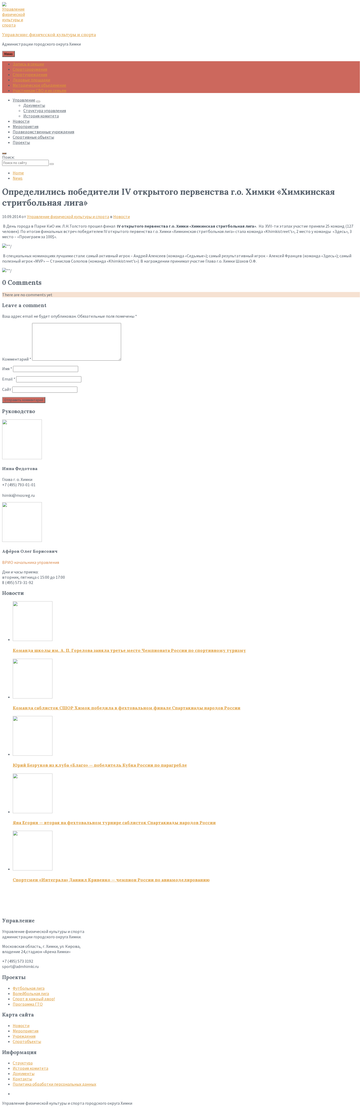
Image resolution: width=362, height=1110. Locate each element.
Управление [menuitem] (24, 100)
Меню (8, 54)
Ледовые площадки (31, 79)
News (18, 178)
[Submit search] (52, 164)
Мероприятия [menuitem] (25, 126)
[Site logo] (15, 25)
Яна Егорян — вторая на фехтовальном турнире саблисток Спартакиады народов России (114, 822)
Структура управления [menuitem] (44, 110)
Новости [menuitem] (21, 121)
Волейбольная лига (31, 993)
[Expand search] (4, 153)
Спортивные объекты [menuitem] (33, 137)
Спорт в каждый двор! (34, 998)
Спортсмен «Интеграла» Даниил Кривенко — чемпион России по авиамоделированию (111, 879)
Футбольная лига (29, 988)
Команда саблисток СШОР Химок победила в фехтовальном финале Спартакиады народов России (126, 707)
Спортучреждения (30, 74)
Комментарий (16, 359)
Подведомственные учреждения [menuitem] (43, 131)
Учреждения (24, 1036)
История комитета (30, 1068)
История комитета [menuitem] (41, 115)
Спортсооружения (30, 69)
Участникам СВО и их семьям (39, 90)
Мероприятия (25, 1030)
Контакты (22, 1078)
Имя (7, 368)
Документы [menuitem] (34, 105)
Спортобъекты (27, 1041)
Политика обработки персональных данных (54, 1084)
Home (18, 172)
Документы (23, 1073)
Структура (23, 1062)
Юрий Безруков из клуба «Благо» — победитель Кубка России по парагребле (100, 765)
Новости (121, 216)
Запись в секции (28, 64)
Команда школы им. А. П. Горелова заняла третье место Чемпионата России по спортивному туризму (129, 650)
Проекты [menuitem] (21, 142)
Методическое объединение (39, 85)
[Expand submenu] (38, 101)
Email (8, 379)
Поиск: (8, 157)
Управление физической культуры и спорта (49, 34)
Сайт (6, 389)
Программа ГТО (28, 1004)
